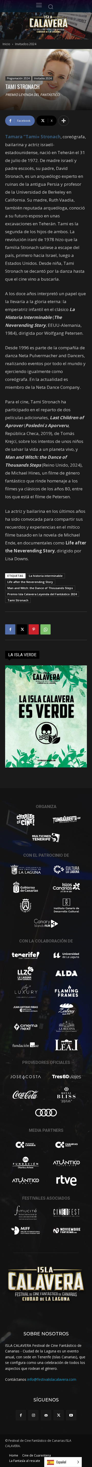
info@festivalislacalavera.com (51, 1379)
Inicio (6, 44)
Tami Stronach (17, 600)
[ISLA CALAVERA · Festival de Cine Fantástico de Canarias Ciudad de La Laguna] (57, 24)
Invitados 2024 (25, 44)
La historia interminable (46, 576)
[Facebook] (10, 629)
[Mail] (46, 1415)
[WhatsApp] (45, 629)
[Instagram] (33, 1415)
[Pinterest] (34, 629)
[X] (22, 629)
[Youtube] (71, 1415)
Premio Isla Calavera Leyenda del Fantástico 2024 (42, 594)
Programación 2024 (18, 78)
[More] (63, 121)
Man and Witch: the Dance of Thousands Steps (40, 588)
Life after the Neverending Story (30, 582)
